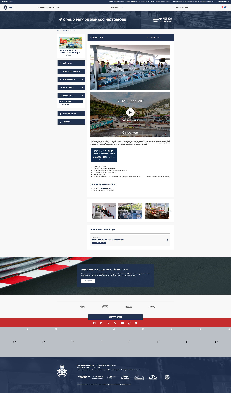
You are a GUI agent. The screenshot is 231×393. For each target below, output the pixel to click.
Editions (65, 31)
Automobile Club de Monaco (48, 7)
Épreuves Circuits (183, 7)
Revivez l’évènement (110, 2)
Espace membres (223, 2)
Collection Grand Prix (160, 2)
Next (171, 211)
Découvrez (192, 2)
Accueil (59, 31)
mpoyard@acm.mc (105, 188)
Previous (90, 211)
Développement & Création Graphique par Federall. (117, 384)
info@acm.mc (81, 367)
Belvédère (65, 105)
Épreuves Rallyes (115, 7)
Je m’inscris (88, 281)
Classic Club (66, 102)
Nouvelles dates (135, 2)
